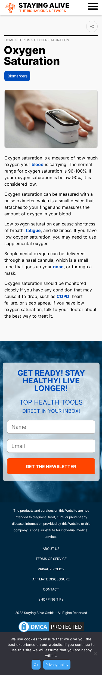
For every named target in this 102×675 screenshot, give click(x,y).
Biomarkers (17, 76)
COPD (63, 296)
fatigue (33, 230)
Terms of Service (51, 559)
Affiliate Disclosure (51, 579)
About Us (51, 549)
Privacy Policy (51, 569)
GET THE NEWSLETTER (51, 466)
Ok (36, 664)
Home (9, 40)
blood (38, 164)
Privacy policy (56, 664)
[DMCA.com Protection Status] (51, 627)
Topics (24, 40)
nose (58, 266)
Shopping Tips (51, 599)
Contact (51, 589)
